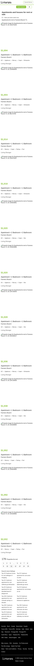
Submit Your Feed (15, 646)
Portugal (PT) (22, 632)
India (23, 629)
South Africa (4, 634)
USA (19, 637)
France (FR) (12, 629)
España (25, 626)
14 (24, 566)
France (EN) (4, 629)
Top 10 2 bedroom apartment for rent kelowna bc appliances (23, 598)
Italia (31, 629)
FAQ (10, 643)
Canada (13, 626)
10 (7, 566)
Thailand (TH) (16, 634)
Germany (18, 629)
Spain (10, 634)
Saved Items (28, 2)
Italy (2, 632)
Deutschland (19, 626)
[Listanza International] (8, 658)
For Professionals (23, 643)
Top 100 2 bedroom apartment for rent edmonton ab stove (22, 607)
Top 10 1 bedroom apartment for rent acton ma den (23, 575)
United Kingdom (13, 637)
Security (25, 649)
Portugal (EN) (14, 632)
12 (15, 566)
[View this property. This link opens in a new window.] (17, 35)
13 (19, 566)
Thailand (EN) (24, 634)
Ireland (27, 629)
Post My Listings (5, 646)
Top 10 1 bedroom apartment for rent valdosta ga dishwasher (8, 582)
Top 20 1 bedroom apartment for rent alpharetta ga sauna (22, 582)
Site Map (30, 649)
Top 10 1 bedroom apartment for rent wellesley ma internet (23, 614)
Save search (21, 7)
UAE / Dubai (4, 637)
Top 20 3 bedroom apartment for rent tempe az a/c (24, 589)
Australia (3, 626)
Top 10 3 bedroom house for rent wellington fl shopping (8, 575)
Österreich (7, 632)
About (2, 649)
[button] (29, 7)
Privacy (20, 649)
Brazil (8, 626)
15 (28, 566)
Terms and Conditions (10, 649)
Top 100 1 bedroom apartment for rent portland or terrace (7, 607)
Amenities (15, 643)
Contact (3, 651)
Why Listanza (4, 643)
